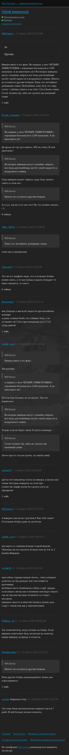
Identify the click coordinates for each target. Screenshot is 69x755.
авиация (5, 23)
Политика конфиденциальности (47, 739)
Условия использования (14, 739)
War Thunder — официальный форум (22, 3)
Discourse (23, 747)
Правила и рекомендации (42, 733)
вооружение (16, 23)
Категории (19, 733)
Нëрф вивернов (15, 12)
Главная (6, 733)
